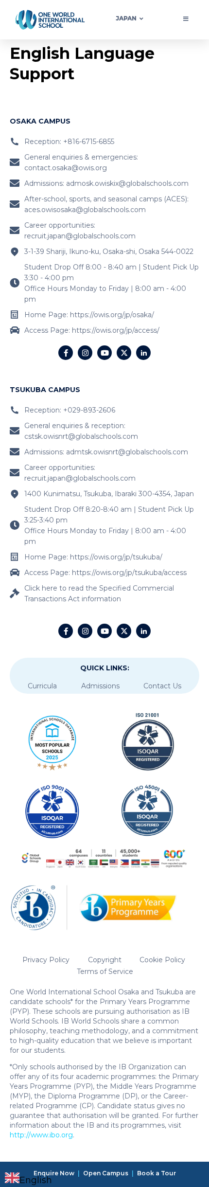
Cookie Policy (162, 959)
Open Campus (105, 1173)
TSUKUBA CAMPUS (45, 389)
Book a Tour (156, 1173)
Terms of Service (105, 971)
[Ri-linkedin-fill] (143, 352)
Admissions (100, 686)
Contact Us (162, 686)
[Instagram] (85, 352)
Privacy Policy (46, 959)
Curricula (42, 686)
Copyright (105, 959)
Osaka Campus (40, 121)
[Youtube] (104, 352)
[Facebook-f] (65, 352)
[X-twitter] (124, 352)
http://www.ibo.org (41, 1135)
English (35, 1180)
